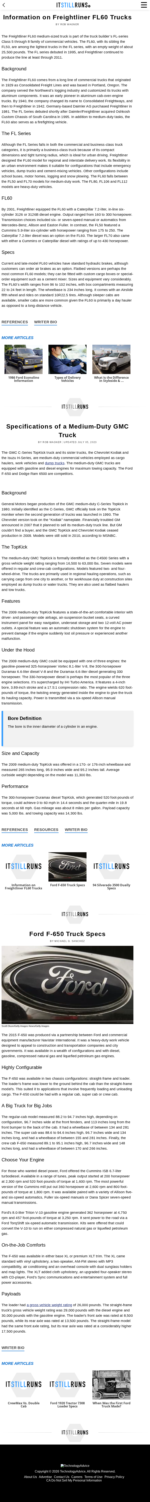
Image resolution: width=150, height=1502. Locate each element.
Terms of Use (93, 1477)
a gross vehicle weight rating (49, 1305)
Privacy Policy (114, 1477)
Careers (76, 1477)
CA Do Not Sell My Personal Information (74, 1480)
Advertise (45, 1477)
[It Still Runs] (73, 5)
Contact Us (61, 1477)
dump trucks (54, 463)
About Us (30, 1477)
